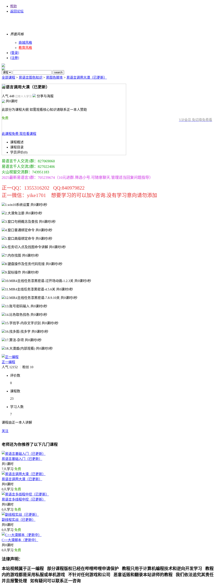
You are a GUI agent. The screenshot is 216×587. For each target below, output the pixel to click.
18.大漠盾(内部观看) (29, 348)
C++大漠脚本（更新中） (20, 540)
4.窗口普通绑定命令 (28, 230)
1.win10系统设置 (26, 205)
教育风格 (25, 47)
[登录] (14, 53)
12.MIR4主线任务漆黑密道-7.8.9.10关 (41, 298)
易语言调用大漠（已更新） (86, 77)
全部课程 (8, 77)
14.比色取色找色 (26, 314)
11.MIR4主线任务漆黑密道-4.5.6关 (39, 289)
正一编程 (8, 362)
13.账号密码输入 (26, 306)
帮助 (13, 6)
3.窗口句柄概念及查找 (30, 221)
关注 (5, 431)
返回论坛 (17, 11)
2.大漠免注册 (23, 213)
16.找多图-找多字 (26, 331)
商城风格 (25, 42)
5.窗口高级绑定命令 (28, 238)
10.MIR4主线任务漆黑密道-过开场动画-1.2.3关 (48, 281)
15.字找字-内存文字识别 (31, 323)
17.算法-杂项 (23, 340)
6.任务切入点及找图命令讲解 (35, 247)
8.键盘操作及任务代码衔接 (33, 264)
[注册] (14, 58)
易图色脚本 (54, 77)
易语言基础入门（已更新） (22, 459)
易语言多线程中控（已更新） (24, 499)
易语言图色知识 (30, 77)
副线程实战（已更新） (18, 519)
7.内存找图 (22, 255)
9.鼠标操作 (22, 272)
